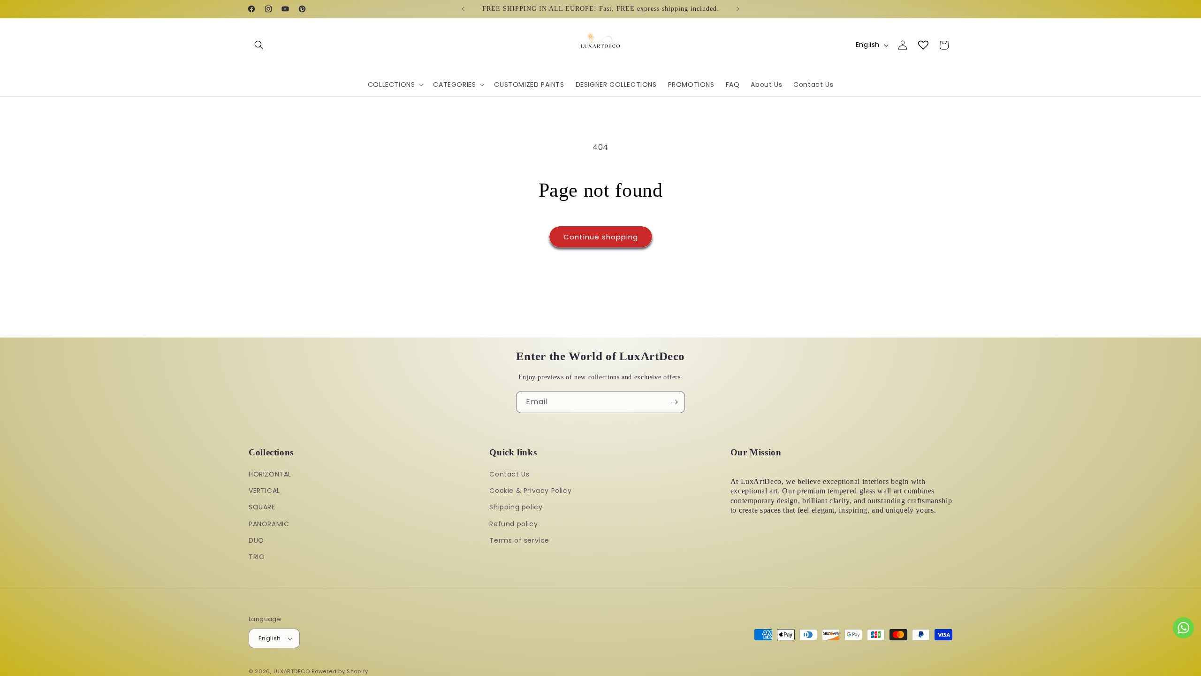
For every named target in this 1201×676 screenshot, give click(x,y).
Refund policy (513, 524)
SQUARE (262, 507)
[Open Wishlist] (923, 45)
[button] (259, 45)
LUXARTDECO (292, 671)
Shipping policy (515, 507)
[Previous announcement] (463, 9)
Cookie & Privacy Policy (530, 490)
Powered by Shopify (340, 671)
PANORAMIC (269, 524)
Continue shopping (600, 237)
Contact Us (509, 474)
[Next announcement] (738, 9)
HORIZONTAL (270, 474)
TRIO (257, 556)
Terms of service (519, 540)
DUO (256, 540)
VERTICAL (264, 490)
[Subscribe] (674, 402)
